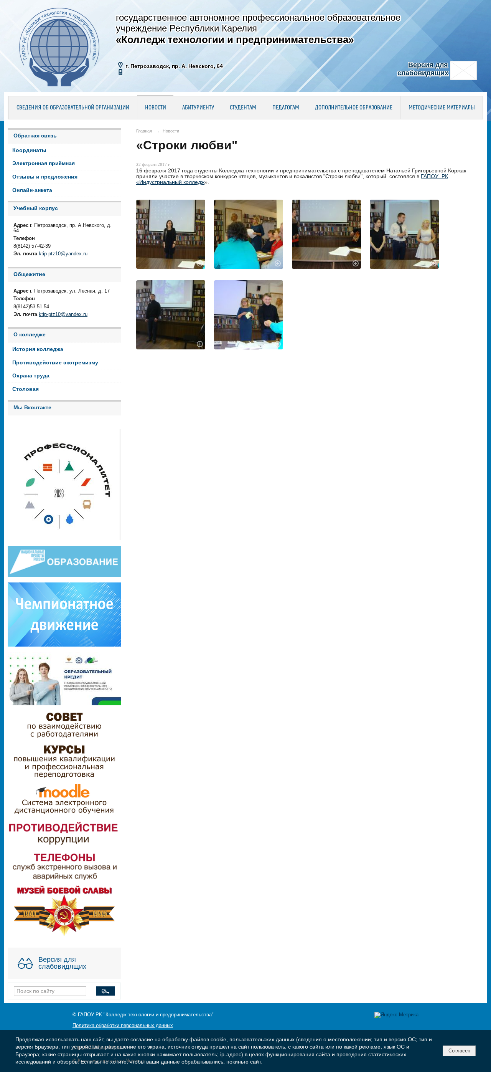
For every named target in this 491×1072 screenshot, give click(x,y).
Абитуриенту (198, 108)
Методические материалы (442, 108)
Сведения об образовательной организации (72, 108)
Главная (144, 131)
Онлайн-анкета (32, 190)
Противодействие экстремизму (55, 363)
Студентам (243, 108)
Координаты (29, 150)
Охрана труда (30, 376)
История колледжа (37, 349)
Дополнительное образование (353, 108)
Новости (155, 108)
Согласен (459, 1051)
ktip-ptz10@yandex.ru (63, 253)
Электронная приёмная (43, 163)
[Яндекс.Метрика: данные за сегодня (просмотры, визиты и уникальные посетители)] (396, 1015)
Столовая (25, 389)
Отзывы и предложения (44, 177)
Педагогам (285, 108)
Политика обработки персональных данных (122, 1025)
